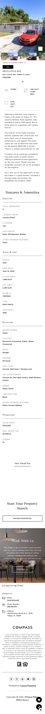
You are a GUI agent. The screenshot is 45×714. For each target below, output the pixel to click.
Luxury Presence (28, 686)
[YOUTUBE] (28, 679)
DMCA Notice (22, 700)
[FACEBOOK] (11, 679)
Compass (24, 636)
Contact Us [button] (22, 569)
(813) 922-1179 (12, 606)
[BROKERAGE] (34, 679)
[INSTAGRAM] (17, 679)
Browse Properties (22, 518)
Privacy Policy (32, 697)
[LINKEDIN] (22, 679)
